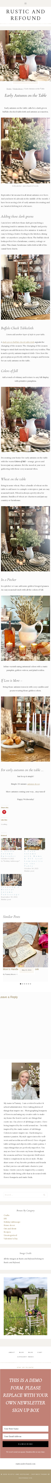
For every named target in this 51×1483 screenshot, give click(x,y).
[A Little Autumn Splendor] (11, 844)
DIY (5, 1218)
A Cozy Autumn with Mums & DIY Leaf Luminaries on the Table (33, 858)
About (12, 1352)
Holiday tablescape (12, 1222)
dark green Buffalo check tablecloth (18, 342)
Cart (40, 1352)
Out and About (10, 1228)
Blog (21, 1352)
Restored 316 (25, 1478)
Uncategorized (10, 1235)
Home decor (9, 1225)
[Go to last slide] (7, 952)
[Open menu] (25, 3)
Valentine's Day (11, 1238)
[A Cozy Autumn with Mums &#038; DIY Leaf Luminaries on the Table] (34, 844)
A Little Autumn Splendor (8, 853)
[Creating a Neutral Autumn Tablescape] (11, 880)
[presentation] (25, 944)
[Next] (44, 952)
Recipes (7, 1232)
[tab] (20, 983)
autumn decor (33, 784)
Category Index (25, 1357)
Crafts (6, 1215)
